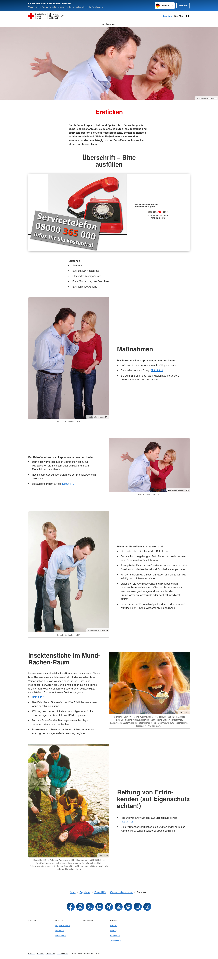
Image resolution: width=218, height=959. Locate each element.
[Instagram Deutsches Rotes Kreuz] (80, 907)
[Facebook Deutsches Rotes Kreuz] (71, 907)
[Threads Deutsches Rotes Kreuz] (147, 907)
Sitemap (113, 930)
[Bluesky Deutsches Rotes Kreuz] (138, 907)
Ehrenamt (59, 930)
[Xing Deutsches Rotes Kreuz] (109, 907)
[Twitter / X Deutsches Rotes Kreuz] (90, 907)
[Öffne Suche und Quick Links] (188, 16)
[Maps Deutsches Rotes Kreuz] (119, 907)
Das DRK (178, 16)
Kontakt (113, 925)
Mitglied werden (62, 925)
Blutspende (60, 935)
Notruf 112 (157, 370)
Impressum (115, 935)
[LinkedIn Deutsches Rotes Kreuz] (99, 907)
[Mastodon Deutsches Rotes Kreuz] (128, 907)
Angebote (167, 16)
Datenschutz (115, 940)
